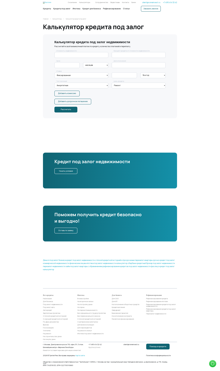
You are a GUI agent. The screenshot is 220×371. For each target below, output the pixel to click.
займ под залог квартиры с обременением (84, 266)
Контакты (125, 2)
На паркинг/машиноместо (87, 310)
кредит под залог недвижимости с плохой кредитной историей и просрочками (100, 260)
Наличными (47, 299)
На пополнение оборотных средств (125, 304)
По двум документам (51, 322)
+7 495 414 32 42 (170, 2)
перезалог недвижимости (54, 266)
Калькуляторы (84, 2)
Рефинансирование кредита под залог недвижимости (161, 305)
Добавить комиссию (67, 93)
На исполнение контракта (122, 316)
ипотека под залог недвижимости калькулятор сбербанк (111, 263)
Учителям (47, 331)
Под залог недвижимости (53, 304)
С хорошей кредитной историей (55, 319)
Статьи (126, 8)
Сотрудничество (101, 2)
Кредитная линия (118, 307)
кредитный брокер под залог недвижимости (155, 263)
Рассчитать (66, 109)
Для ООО (115, 299)
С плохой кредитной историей (54, 316)
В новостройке (83, 299)
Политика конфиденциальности (158, 355)
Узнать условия (66, 171)
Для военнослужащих (85, 325)
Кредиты (47, 8)
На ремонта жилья (84, 331)
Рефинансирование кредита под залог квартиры (161, 310)
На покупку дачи (49, 339)
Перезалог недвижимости (156, 314)
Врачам (46, 325)
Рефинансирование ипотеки (157, 301)
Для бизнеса (48, 301)
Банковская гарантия (120, 313)
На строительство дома (52, 336)
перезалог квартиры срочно (147, 260)
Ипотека (76, 8)
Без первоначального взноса (88, 316)
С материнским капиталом (87, 322)
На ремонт (47, 334)
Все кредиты (48, 295)
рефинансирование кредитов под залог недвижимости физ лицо (131, 266)
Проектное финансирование (123, 319)
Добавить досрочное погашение (73, 101)
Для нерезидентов (84, 328)
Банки (133, 2)
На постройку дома (84, 304)
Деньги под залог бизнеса (54, 260)
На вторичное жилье (85, 301)
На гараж (80, 307)
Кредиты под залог (61, 8)
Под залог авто (49, 307)
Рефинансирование (112, 8)
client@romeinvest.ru (151, 2)
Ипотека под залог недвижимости (90, 334)
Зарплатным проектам (51, 313)
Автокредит (47, 310)
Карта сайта (80, 355)
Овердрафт (116, 310)
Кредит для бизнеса (91, 8)
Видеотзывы (115, 2)
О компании (72, 2)
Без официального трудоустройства (91, 313)
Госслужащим (48, 328)
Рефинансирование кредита (157, 299)
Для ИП (114, 301)
